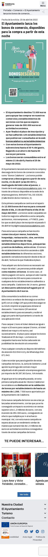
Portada (7, 10)
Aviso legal (27, 537)
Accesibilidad (13, 537)
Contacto (8, 517)
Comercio (17, 10)
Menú (43, 6)
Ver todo (24, 494)
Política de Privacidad (39, 538)
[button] (43, 12)
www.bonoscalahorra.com (29, 188)
